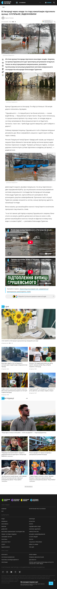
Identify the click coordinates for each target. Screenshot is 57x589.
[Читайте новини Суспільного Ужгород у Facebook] (2, 571)
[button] (2, 59)
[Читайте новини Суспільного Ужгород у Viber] (15, 571)
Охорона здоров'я (34, 529)
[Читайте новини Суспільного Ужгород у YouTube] (11, 571)
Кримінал (4, 521)
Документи (32, 559)
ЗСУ (2, 511)
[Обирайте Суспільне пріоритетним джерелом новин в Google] (2, 75)
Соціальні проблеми (35, 542)
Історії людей (33, 536)
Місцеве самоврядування (37, 534)
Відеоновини (5, 547)
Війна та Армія (33, 544)
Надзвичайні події (35, 526)
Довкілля (4, 529)
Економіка (4, 524)
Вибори (3, 526)
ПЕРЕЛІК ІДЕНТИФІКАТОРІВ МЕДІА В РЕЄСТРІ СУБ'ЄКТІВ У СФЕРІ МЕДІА (41, 562)
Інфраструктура (34, 531)
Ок (51, 583)
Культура (32, 521)
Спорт (3, 544)
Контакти (4, 554)
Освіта (31, 524)
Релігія (31, 539)
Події (3, 7)
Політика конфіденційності (10, 559)
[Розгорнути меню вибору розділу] (17, 2)
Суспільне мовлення (7, 557)
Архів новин (33, 554)
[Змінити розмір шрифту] (55, 21)
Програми (4, 562)
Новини (3, 508)
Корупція (32, 518)
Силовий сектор (6, 536)
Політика (4, 539)
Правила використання (36, 557)
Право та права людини (9, 534)
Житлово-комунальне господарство (13, 531)
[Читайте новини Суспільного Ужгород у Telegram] (19, 571)
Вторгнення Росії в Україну (37, 508)
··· (40, 3)
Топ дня (31, 547)
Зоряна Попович (9, 18)
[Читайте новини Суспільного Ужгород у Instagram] (7, 571)
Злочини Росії (5, 542)
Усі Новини (22, 2)
